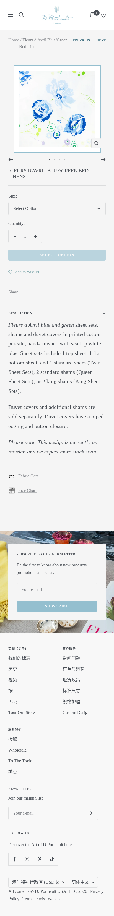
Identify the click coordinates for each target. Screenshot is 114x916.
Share (13, 292)
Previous (81, 40)
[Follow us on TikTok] (52, 859)
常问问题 (71, 658)
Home (13, 40)
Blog (12, 701)
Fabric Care (28, 476)
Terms (27, 898)
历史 (12, 669)
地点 (12, 771)
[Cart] (93, 14)
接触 (12, 739)
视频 (12, 680)
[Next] (103, 159)
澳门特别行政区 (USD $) (35, 882)
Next (101, 40)
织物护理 (71, 701)
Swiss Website (48, 898)
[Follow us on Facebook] (14, 859)
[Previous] (10, 159)
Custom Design (76, 712)
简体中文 (80, 882)
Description (20, 313)
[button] (23, 272)
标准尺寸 (71, 690)
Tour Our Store (21, 712)
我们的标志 (19, 658)
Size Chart (27, 490)
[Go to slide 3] (59, 159)
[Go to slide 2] (54, 159)
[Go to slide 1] (49, 159)
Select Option (57, 255)
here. (68, 844)
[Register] (90, 813)
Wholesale (17, 750)
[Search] (21, 14)
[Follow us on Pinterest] (39, 859)
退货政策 (71, 680)
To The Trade (20, 760)
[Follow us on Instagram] (27, 859)
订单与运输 (74, 669)
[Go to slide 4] (64, 159)
